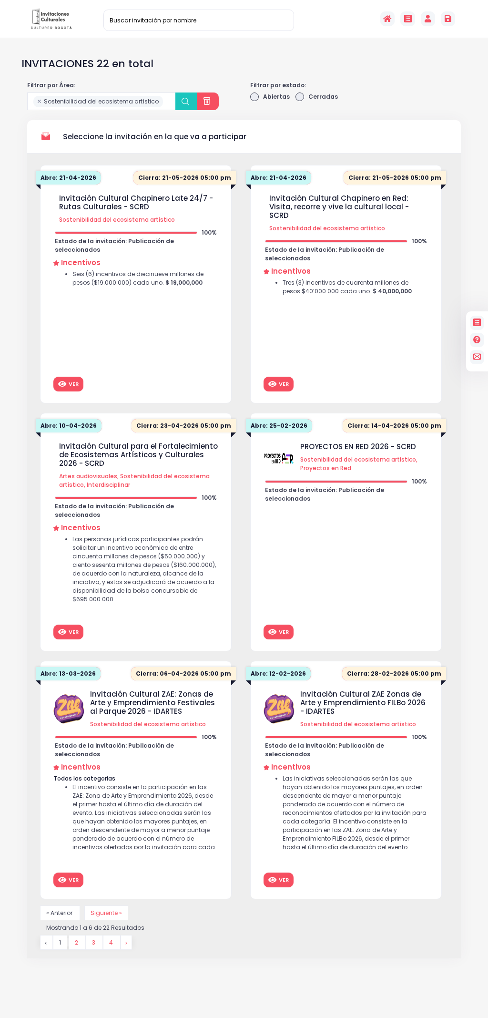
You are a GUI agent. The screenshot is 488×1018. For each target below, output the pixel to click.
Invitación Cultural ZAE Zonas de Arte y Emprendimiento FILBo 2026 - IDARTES (363, 703)
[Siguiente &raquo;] (126, 942)
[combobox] (101, 101)
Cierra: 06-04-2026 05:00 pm (183, 673)
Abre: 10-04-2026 (69, 426)
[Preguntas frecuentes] (477, 340)
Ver (74, 384)
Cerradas (323, 97)
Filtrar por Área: (51, 85)
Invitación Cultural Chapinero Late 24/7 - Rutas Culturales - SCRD (136, 202)
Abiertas (276, 97)
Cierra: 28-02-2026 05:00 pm (394, 673)
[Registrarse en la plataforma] (448, 18)
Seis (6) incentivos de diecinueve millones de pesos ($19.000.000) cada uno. (137, 278)
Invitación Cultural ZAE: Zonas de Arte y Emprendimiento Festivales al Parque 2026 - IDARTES (152, 703)
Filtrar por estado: (278, 85)
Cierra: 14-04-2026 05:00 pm (394, 426)
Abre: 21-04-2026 (68, 178)
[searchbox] (167, 102)
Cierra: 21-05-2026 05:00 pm (184, 178)
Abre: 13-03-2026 (68, 673)
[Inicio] (387, 18)
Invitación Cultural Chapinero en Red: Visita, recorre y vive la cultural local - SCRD (339, 207)
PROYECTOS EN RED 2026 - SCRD (358, 446)
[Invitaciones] (407, 18)
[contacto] (477, 357)
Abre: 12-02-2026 (278, 673)
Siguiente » (106, 913)
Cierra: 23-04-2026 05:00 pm (183, 426)
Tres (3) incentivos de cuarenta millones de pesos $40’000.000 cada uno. (347, 286)
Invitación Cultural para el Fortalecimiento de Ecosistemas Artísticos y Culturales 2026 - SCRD (138, 455)
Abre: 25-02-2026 (279, 426)
